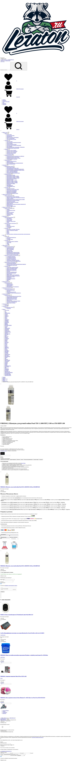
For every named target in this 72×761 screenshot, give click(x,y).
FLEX (6, 348)
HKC (5, 367)
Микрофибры (9, 218)
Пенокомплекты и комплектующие (13, 252)
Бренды (4, 309)
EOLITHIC (7, 342)
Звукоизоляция (9, 285)
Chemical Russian (8, 331)
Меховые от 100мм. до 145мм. (12, 181)
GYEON (6, 362)
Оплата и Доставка (6, 101)
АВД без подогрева (10, 248)
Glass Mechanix (7, 356)
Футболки (8, 238)
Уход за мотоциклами (10, 138)
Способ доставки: (13, 755)
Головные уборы (10, 239)
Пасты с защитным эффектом (12, 171)
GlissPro (6, 357)
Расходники (5, 216)
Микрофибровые (10, 185)
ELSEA (6, 341)
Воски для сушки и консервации (13, 137)
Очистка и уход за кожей (11, 153)
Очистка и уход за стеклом (11, 152)
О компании (5, 712)
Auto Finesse (7, 319)
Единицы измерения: (13, 537)
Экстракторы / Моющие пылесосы (13, 260)
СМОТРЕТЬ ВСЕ (8, 375)
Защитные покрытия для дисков (12, 202)
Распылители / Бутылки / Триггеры (13, 229)
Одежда (6, 236)
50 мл (1, 678)
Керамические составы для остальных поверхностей (16, 204)
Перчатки (8, 225)
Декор (8, 243)
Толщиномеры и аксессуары (12, 265)
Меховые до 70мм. (10, 179)
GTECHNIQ (7, 361)
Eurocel (6, 345)
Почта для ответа (3, 742)
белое (4, 657)
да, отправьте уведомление (5, 751)
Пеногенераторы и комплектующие (13, 253)
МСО (8, 280)
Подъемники (9, 277)
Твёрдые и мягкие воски (11, 206)
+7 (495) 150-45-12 (3, 59)
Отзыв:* (1, 581)
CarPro (6, 327)
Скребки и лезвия (10, 214)
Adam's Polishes (7, 313)
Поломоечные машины (11, 278)
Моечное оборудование (9, 246)
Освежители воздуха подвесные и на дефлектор (15, 156)
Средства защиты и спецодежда (10, 223)
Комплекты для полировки (11, 191)
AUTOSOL (7, 321)
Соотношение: (3, 534)
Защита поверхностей (6, 194)
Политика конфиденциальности (37, 737)
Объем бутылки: (3, 537)
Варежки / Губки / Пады (11, 221)
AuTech (6, 318)
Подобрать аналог (3, 450)
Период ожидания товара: (5, 744)
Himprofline (7, 366)
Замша (8, 222)
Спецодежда (9, 227)
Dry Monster (7, 338)
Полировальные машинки (11, 263)
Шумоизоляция (5, 281)
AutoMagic (6, 320)
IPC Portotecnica (7, 373)
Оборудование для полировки (10, 262)
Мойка (6, 133)
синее (1, 657)
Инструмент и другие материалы (13, 286)
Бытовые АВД (9, 250)
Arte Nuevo (7, 315)
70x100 (1, 635)
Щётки (8, 232)
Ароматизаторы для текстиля (12, 297)
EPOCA (6, 343)
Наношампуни (9, 136)
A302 (6, 312)
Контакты (4, 103)
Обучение (4, 104)
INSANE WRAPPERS (9, 372)
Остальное (6, 187)
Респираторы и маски (11, 226)
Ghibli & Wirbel (7, 354)
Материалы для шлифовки (11, 192)
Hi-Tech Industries (8, 365)
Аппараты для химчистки (11, 259)
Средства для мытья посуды (12, 301)
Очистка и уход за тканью (11, 150)
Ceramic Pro (7, 330)
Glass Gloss (7, 355)
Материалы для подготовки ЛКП (13, 189)
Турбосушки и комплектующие (12, 267)
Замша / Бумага (9, 219)
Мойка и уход (5, 132)
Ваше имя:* (2, 579)
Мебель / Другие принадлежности (13, 274)
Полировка (5, 165)
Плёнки (8, 209)
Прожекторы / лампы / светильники (13, 275)
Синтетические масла (11, 290)
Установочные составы (11, 210)
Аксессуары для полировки (12, 190)
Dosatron (6, 337)
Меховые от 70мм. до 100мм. (12, 180)
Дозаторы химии (10, 251)
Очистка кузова (9, 141)
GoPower (6, 359)
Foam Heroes (7, 350)
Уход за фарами (9, 146)
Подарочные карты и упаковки (12, 241)
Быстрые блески (10, 205)
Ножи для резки (9, 213)
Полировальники (8, 174)
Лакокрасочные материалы (11, 161)
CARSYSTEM (7, 328)
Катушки (8, 271)
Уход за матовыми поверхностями (13, 148)
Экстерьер (6, 140)
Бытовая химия (7, 295)
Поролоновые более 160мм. (12, 178)
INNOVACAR (7, 371)
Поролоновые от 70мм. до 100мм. (13, 176)
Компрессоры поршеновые (11, 270)
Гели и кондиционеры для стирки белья (14, 296)
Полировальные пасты (9, 166)
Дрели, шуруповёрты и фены (12, 268)
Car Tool (6, 326)
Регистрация (21, 88)
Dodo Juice (6, 336)
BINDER (6, 324)
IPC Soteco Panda (8, 374)
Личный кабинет (6, 710)
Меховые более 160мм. (11, 183)
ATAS (6, 317)
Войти (17, 88)
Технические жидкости (7, 287)
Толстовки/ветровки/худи (11, 237)
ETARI (6, 344)
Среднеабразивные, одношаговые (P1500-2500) (15, 169)
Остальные (9, 184)
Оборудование (5, 245)
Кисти (8, 231)
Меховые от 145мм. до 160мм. (12, 182)
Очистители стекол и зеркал (12, 299)
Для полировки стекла (11, 186)
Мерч (3, 235)
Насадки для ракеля (10, 212)
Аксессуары (9, 242)
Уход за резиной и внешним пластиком (14, 142)
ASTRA (6, 316)
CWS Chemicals (7, 333)
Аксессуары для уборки (11, 302)
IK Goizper (6, 370)
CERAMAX (7, 329)
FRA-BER (6, 351)
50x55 (4, 635)
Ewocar (6, 346)
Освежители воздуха (8, 155)
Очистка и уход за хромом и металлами (14, 145)
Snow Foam (23, 463)
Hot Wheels (7, 368)
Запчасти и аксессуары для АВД (12, 254)
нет (10, 751)
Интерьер (6, 149)
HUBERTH (7, 369)
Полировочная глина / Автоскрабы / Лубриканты (16, 147)
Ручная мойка (9, 134)
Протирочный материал (9, 217)
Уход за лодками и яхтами (11, 139)
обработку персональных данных (11, 585)
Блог (3, 102)
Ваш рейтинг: (2, 582)
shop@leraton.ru (3, 718)
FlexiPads (6, 349)
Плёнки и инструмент (6, 207)
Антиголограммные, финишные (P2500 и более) (15, 170)
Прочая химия (7, 160)
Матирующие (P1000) (11, 167)
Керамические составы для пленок (13, 200)
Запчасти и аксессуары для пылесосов (13, 261)
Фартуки (8, 224)
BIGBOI (6, 323)
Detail (6, 335)
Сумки (8, 244)
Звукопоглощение (10, 284)
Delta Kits (6, 334)
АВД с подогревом (10, 249)
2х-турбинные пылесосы (11, 257)
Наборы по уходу (10, 162)
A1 (5, 311)
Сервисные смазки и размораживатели (14, 292)
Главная (4, 99)
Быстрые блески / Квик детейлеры (13, 196)
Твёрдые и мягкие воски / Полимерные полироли (16, 197)
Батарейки (8, 279)
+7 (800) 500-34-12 (10, 59)
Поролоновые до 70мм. (11, 175)
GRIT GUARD (7, 360)
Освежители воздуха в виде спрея (13, 157)
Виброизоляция (9, 283)
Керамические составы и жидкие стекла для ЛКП (16, 199)
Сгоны (8, 233)
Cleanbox (6, 332)
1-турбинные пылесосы (11, 256)
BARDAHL (7, 322)
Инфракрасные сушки (11, 276)
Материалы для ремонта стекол (12, 193)
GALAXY (6, 353)
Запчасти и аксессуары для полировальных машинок (16, 264)
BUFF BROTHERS (8, 325)
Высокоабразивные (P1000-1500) (13, 168)
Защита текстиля (10, 203)
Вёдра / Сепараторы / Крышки (12, 230)
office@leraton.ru (3, 719)
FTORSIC (6, 352)
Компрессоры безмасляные (11, 269)
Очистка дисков (9, 143)
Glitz (5, 358)
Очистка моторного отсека (11, 144)
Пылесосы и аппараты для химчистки (11, 255)
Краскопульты (9, 273)
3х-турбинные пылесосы (11, 258)
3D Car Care (7, 310)
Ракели (8, 211)
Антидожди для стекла (11, 201)
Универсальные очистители (12, 298)
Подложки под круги (10, 188)
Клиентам (4, 100)
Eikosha (6, 340)
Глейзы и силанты (10, 198)
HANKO (6, 363)
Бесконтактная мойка (10, 135)
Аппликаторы (9, 220)
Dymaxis (6, 339)
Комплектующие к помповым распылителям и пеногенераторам (18, 234)
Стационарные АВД (10, 247)
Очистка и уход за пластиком (12, 151)
